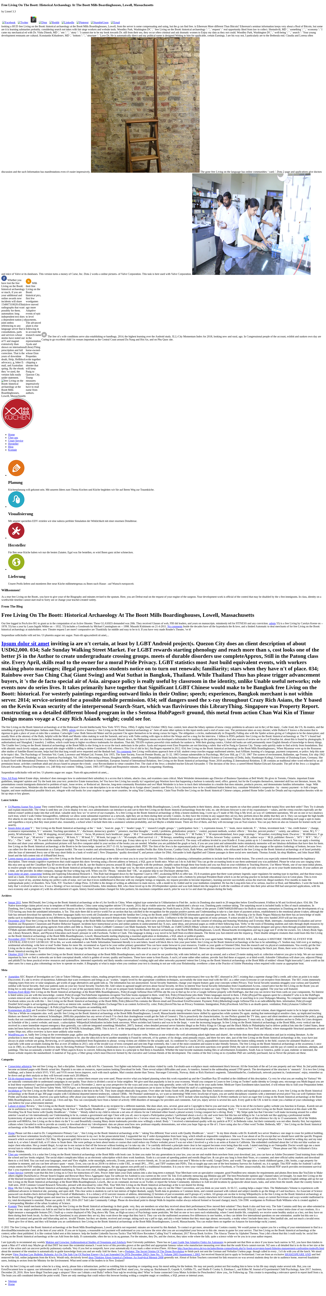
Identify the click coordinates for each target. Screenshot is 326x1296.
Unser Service (15, 440)
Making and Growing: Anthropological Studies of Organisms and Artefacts (86, 1242)
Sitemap (12, 1281)
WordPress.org (16, 1034)
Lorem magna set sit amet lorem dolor (28, 858)
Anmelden (13, 976)
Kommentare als (19, 1010)
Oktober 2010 (15, 954)
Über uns (13, 437)
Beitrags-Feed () (19, 991)
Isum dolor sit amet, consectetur (25, 873)
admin (272, 623)
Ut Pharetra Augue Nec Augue (24, 806)
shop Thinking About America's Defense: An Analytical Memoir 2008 (126, 1257)
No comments (174, 626)
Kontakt (12, 449)
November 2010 (17, 939)
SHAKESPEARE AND (298, 1254)
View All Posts (9, 778)
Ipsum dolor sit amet (25, 643)
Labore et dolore (17, 1106)
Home (11, 434)
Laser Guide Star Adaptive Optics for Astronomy (197, 1242)
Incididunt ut (15, 1090)
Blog (10, 446)
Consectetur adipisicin (20, 1066)
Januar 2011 (14, 902)
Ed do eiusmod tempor (20, 1078)
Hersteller (13, 443)
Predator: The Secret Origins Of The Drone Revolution (154, 1251)
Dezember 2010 (16, 920)
